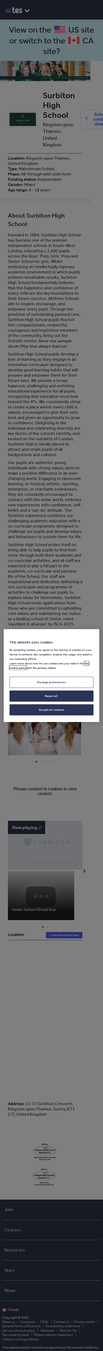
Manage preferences (51, 682)
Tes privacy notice (44, 668)
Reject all (51, 695)
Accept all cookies (51, 709)
